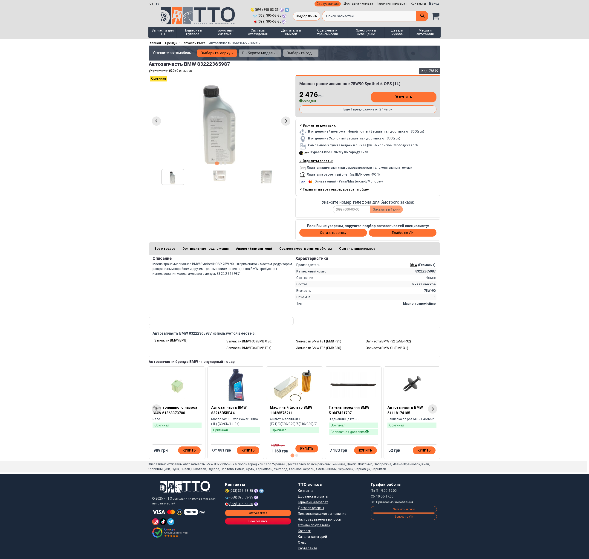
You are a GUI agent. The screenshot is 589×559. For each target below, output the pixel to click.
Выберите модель (259, 53)
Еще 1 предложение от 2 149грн (368, 109)
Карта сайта (307, 548)
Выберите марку (216, 53)
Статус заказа (328, 4)
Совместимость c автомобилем (305, 248)
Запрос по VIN (404, 516)
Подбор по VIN (306, 16)
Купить (405, 97)
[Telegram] (170, 521)
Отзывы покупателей (314, 525)
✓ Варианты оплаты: (316, 161)
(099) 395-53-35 (269, 21)
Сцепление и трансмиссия (327, 32)
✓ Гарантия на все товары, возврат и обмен (334, 189)
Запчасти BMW (193, 43)
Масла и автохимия (425, 32)
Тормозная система (225, 32)
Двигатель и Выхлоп (291, 32)
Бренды (171, 43)
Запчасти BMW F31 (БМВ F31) (318, 341)
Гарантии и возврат (313, 502)
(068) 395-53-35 (269, 15)
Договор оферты (311, 508)
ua (151, 3)
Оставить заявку (333, 233)
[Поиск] (422, 16)
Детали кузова (397, 32)
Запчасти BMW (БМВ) (171, 340)
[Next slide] (285, 121)
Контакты (418, 3)
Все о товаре (164, 248)
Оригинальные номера (357, 248)
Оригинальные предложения (205, 248)
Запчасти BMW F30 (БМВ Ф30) (249, 341)
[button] (172, 177)
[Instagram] (155, 521)
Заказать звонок (404, 509)
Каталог (304, 531)
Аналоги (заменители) (254, 248)
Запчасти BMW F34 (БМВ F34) (248, 348)
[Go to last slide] (156, 121)
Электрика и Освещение (366, 32)
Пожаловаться (258, 521)
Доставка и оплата (358, 3)
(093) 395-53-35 (266, 10)
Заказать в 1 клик (386, 209)
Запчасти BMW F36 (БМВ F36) (318, 348)
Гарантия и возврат (392, 3)
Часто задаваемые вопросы (319, 519)
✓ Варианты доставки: (317, 125)
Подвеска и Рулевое (192, 32)
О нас (302, 542)
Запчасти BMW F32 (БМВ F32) (388, 341)
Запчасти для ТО (163, 32)
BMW (413, 265)
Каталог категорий (312, 537)
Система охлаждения (258, 32)
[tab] (217, 163)
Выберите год (300, 53)
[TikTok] (163, 521)
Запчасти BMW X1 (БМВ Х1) (387, 348)
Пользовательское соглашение (322, 514)
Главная (155, 43)
